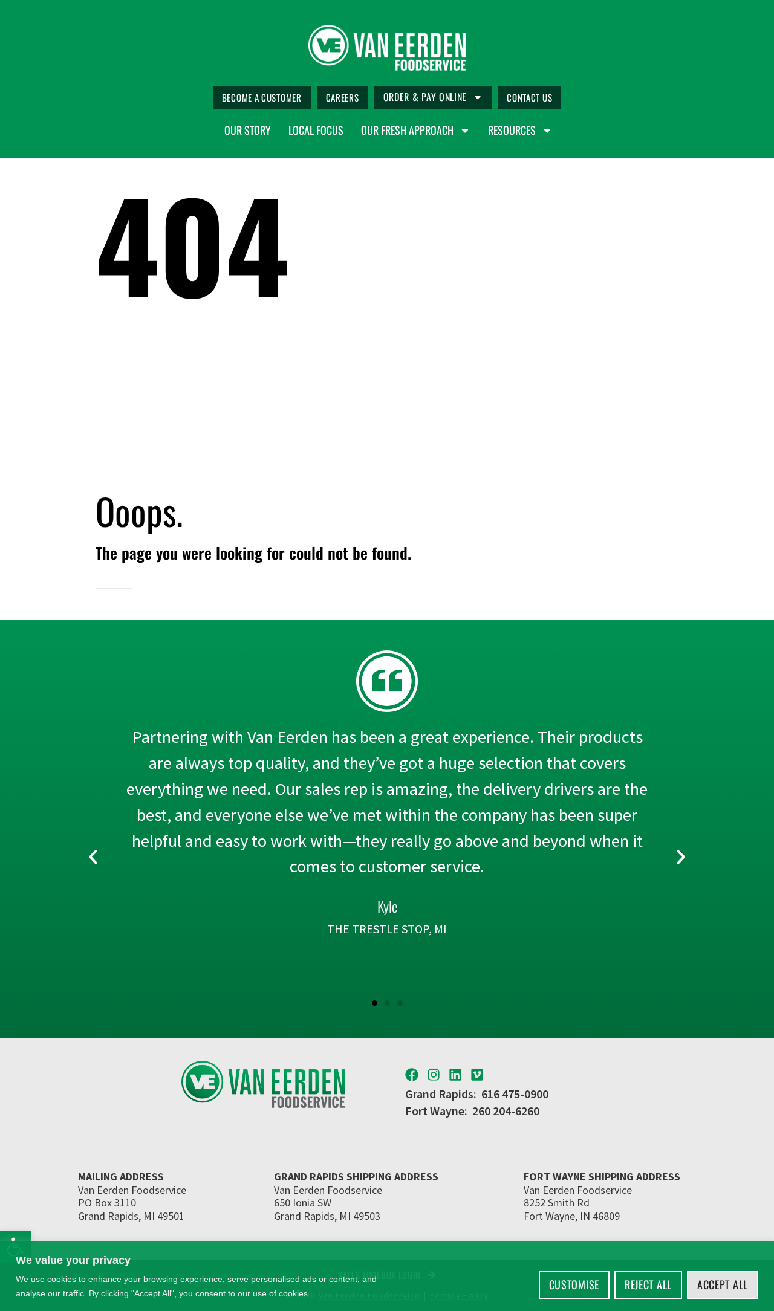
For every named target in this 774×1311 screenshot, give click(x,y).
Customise (574, 1284)
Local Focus (315, 131)
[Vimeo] (477, 1074)
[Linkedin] (455, 1074)
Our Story (247, 131)
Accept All (722, 1284)
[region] (387, 1276)
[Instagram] (433, 1074)
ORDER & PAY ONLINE (425, 96)
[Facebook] (411, 1074)
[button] (93, 857)
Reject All (648, 1284)
